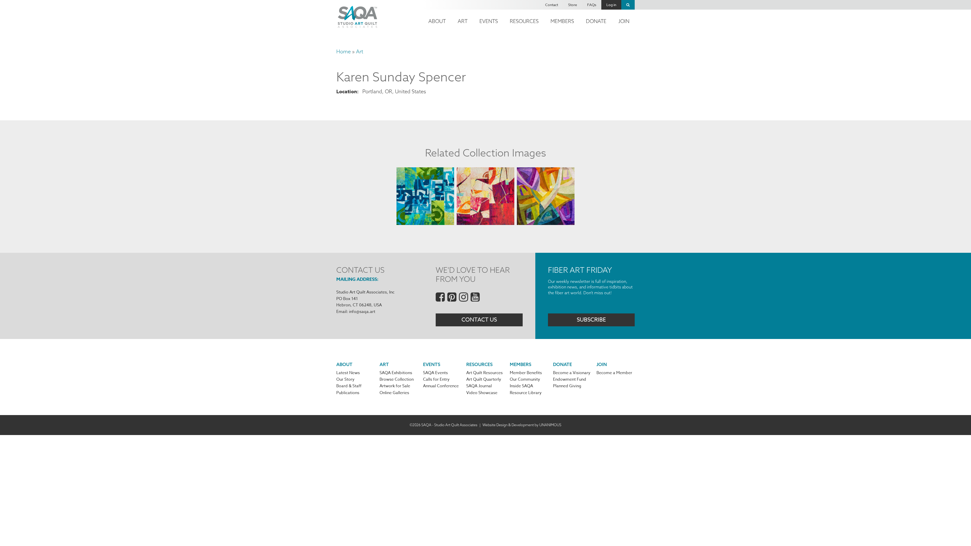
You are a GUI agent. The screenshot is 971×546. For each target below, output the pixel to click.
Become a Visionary (571, 373)
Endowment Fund (569, 379)
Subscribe (591, 320)
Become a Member (614, 373)
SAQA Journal (479, 386)
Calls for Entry (436, 379)
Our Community (525, 379)
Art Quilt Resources (484, 373)
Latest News (348, 373)
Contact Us (479, 320)
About (437, 21)
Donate (596, 21)
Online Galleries (394, 393)
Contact (551, 4)
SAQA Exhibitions (396, 373)
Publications (347, 393)
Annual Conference (441, 386)
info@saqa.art (362, 312)
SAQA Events (435, 373)
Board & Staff (349, 386)
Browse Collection (397, 379)
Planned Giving (567, 386)
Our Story (345, 379)
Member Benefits (526, 373)
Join (623, 21)
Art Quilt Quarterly (483, 379)
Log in (611, 4)
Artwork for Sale (395, 386)
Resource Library (526, 393)
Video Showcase (481, 393)
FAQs (591, 4)
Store (572, 4)
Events (488, 21)
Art (463, 21)
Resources (524, 21)
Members (562, 21)
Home (343, 51)
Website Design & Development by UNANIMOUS (521, 425)
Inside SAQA (521, 386)
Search (628, 5)
